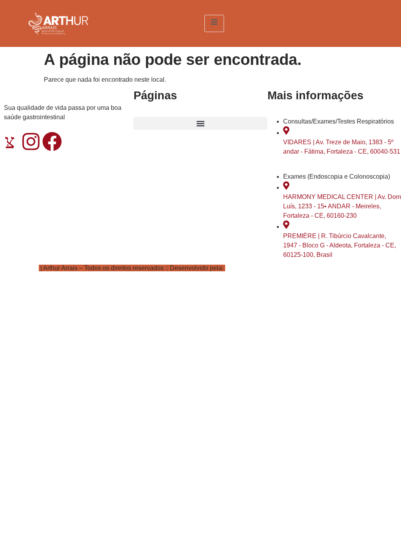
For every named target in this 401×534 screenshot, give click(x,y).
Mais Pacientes (246, 268)
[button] (200, 123)
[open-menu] (214, 23)
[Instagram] (31, 141)
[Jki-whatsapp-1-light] (10, 141)
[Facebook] (52, 141)
